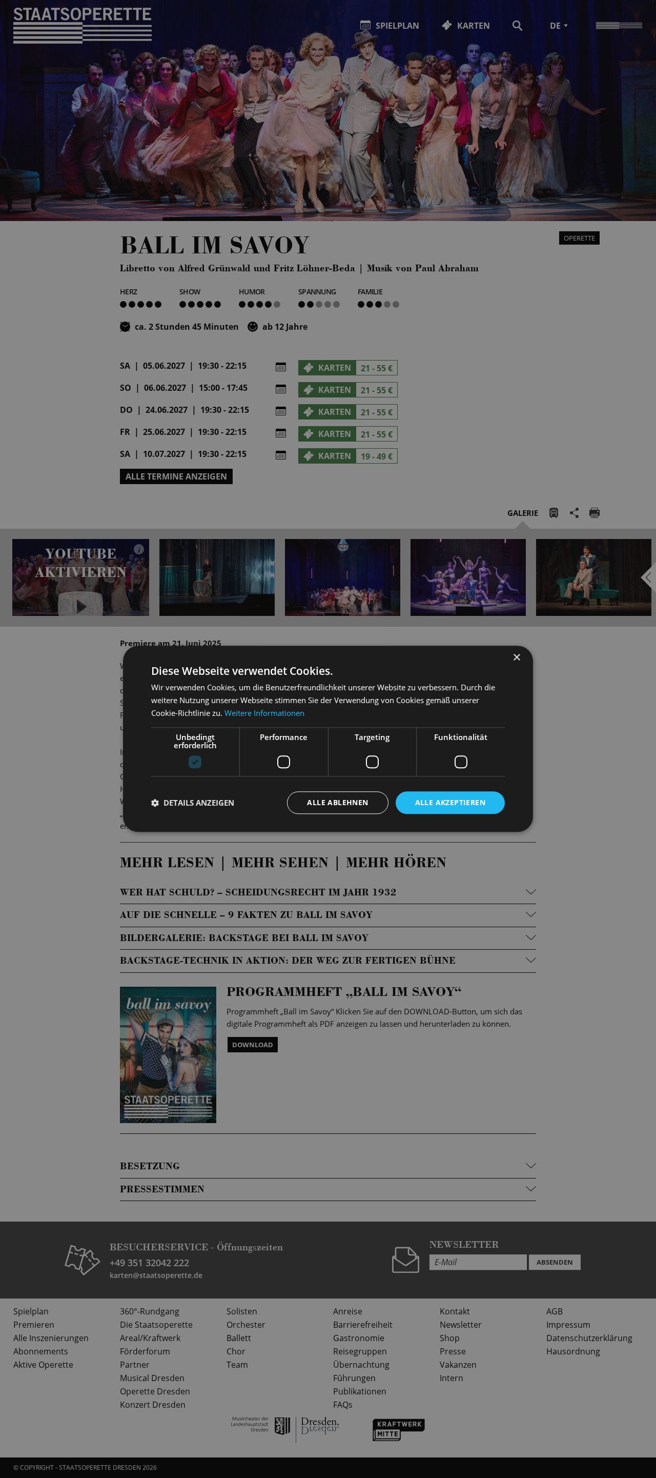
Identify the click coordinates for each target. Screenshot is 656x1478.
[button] (192, 802)
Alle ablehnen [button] (337, 802)
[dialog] (328, 739)
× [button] (516, 658)
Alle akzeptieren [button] (450, 802)
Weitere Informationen (264, 713)
